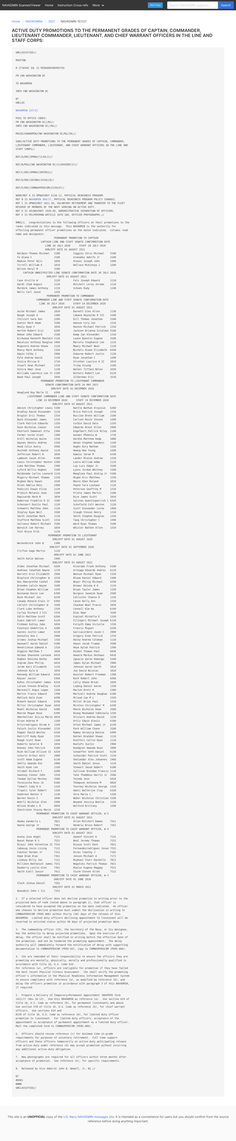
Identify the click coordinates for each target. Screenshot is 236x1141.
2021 (51, 21)
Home (49, 5)
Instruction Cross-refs (73, 5)
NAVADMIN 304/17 (40, 199)
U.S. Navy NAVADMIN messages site (88, 1117)
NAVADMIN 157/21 (27, 110)
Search (226, 5)
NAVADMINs (34, 21)
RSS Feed (155, 5)
